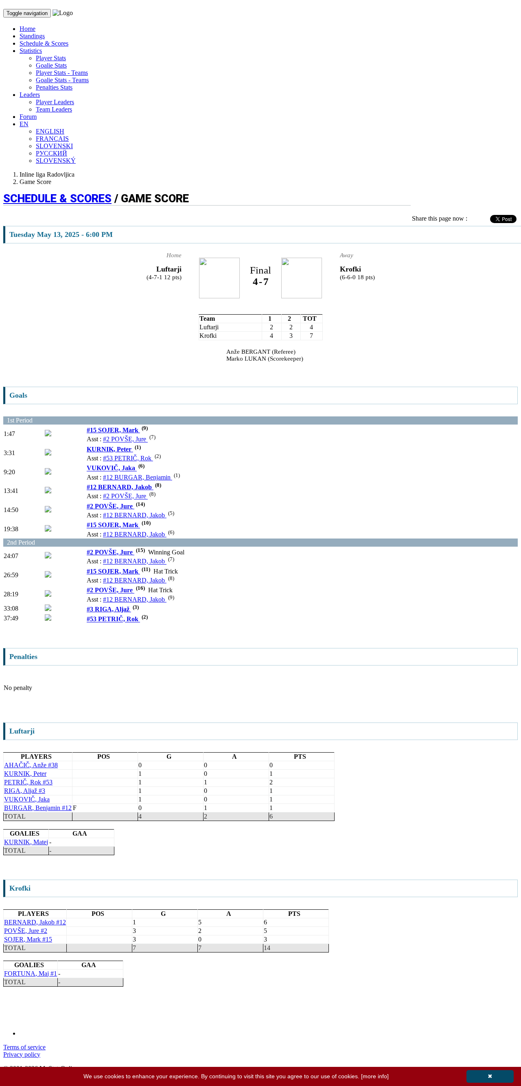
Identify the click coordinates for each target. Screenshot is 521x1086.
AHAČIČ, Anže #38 (31, 765)
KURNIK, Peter (110, 449)
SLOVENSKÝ (56, 160)
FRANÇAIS (52, 138)
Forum (28, 116)
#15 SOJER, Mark (113, 430)
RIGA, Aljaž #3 (24, 790)
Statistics (31, 50)
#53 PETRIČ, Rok (128, 458)
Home (27, 28)
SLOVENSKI (54, 145)
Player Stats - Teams (62, 72)
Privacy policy (21, 1054)
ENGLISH (50, 131)
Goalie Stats (51, 65)
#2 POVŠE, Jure (125, 439)
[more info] (375, 1076)
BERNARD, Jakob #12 (35, 922)
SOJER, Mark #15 (28, 939)
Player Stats (51, 58)
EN (24, 123)
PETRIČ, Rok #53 (28, 782)
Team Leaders (54, 109)
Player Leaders (55, 102)
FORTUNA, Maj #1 (30, 973)
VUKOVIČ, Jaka (112, 468)
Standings (32, 36)
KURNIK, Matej (26, 842)
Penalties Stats (54, 87)
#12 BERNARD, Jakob (120, 487)
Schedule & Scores (44, 43)
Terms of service (24, 1047)
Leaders (30, 94)
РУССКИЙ (51, 153)
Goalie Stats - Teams (62, 80)
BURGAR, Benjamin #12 (38, 807)
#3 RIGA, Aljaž (109, 609)
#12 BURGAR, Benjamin (137, 477)
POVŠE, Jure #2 (25, 930)
